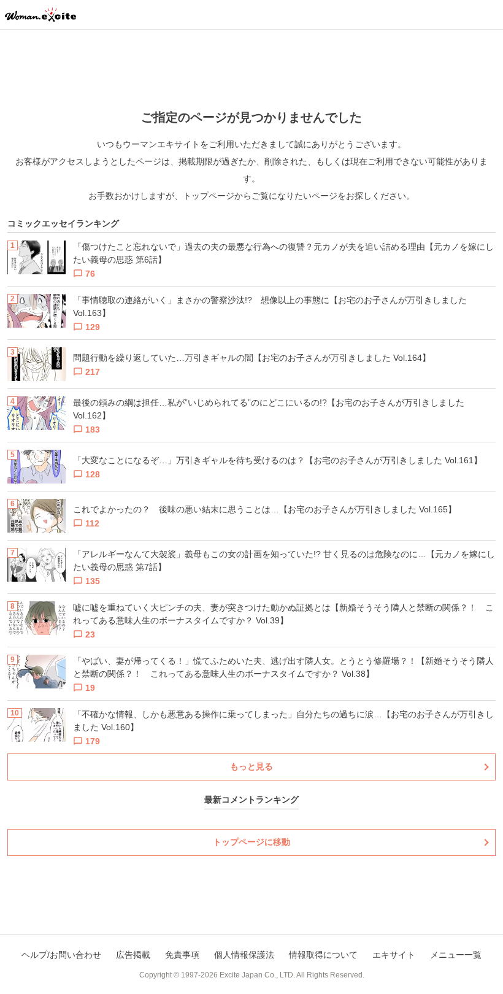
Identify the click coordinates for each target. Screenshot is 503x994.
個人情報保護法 (244, 955)
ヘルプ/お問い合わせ (61, 955)
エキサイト (393, 955)
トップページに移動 (251, 842)
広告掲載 (133, 955)
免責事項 (182, 955)
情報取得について (323, 955)
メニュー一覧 (456, 955)
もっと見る (251, 766)
